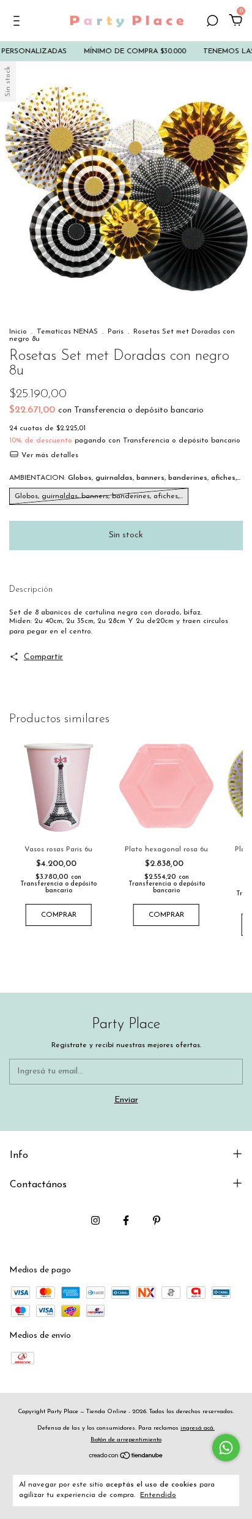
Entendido (158, 1495)
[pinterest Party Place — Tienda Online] (156, 1220)
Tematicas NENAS (67, 331)
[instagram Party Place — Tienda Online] (95, 1220)
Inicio (18, 331)
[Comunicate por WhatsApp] (226, 1447)
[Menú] (18, 22)
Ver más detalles (48, 455)
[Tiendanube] (126, 1456)
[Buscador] (212, 22)
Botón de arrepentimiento (126, 1439)
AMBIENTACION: (124, 478)
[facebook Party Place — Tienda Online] (126, 1220)
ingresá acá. (197, 1428)
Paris (116, 331)
